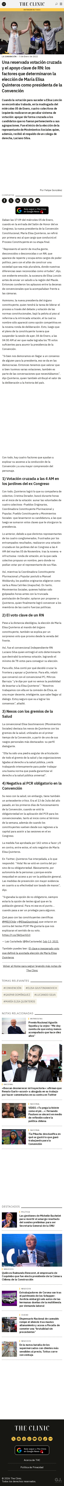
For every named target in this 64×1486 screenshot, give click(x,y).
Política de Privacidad (32, 1467)
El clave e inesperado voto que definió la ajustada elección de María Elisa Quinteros (30, 953)
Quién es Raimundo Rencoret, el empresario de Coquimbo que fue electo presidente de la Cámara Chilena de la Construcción (32, 1276)
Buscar (56, 4)
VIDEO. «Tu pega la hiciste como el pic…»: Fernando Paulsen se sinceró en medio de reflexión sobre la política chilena (45, 1114)
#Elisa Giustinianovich (41, 988)
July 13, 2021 (51, 941)
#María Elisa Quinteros (19, 1001)
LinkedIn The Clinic (40, 1439)
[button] (4, 200)
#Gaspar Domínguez (16, 994)
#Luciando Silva (45, 994)
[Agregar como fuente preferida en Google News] (32, 1450)
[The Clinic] (6, 4)
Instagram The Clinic (24, 1439)
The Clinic (16, 1478)
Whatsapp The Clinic (29, 1439)
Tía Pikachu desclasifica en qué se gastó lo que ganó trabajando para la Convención (44, 1139)
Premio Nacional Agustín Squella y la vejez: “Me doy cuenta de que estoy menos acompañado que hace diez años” (44, 1029)
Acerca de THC (32, 1460)
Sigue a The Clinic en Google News (32, 210)
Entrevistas (36, 1019)
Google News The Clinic (50, 1439)
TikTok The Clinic (45, 1439)
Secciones (61, 4)
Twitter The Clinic (13, 1439)
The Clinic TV (35, 1439)
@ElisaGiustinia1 (28, 921)
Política (25, 1212)
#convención (12, 988)
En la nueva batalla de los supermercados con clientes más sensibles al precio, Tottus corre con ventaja (39, 1350)
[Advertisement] (32, 420)
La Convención (9, 56)
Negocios (9, 1269)
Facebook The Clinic (19, 1439)
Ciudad (24, 1315)
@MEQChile (9, 921)
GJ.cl (58, 1481)
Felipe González (53, 190)
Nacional (8, 1084)
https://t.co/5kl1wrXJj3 (16, 935)
